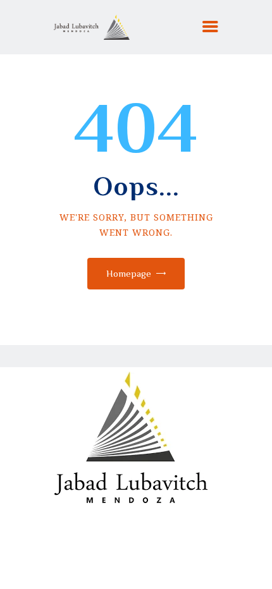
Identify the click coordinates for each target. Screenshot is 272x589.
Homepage (128, 273)
